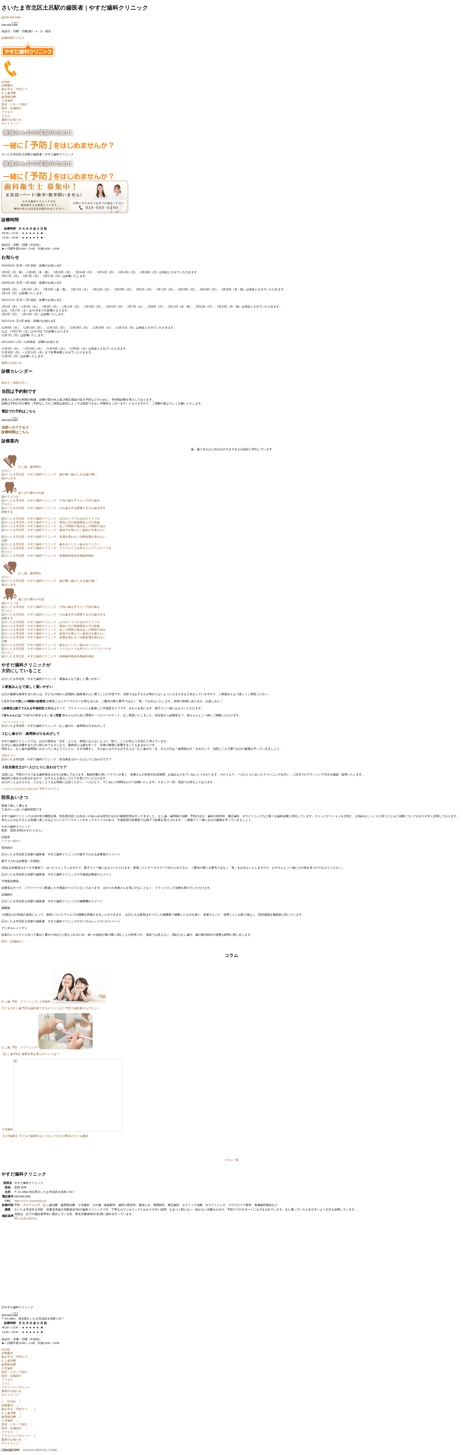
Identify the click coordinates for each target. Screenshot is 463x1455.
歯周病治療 (8, 96)
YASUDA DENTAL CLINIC (40, 1450)
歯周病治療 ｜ (11, 1416)
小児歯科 (7, 100)
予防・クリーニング (25, 1001)
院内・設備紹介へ (13, 941)
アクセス (19, 37)
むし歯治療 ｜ (11, 1412)
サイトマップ (10, 123)
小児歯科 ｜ (10, 1420)
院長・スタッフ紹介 (14, 104)
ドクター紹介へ (11, 840)
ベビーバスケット (13, 722)
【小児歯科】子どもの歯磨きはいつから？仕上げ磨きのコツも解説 (44, 1135)
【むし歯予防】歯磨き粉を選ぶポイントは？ (30, 1053)
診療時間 (7, 37)
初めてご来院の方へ (14, 382)
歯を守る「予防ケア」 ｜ (18, 1409)
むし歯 (5, 1001)
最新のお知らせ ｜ (14, 1439)
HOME (5, 81)
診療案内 (7, 85)
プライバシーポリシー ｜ (18, 1435)
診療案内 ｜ (10, 1405)
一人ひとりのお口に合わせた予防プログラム (30, 788)
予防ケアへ (8, 755)
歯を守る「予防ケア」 (15, 89)
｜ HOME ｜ (11, 1401)
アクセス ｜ (10, 1431)
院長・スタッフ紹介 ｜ (17, 1424)
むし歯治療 (8, 92)
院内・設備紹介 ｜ (14, 1428)
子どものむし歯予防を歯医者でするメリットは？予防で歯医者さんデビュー (50, 1008)
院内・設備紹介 (11, 108)
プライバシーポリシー (15, 1387)
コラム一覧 (231, 1160)
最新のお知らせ (11, 119)
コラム (5, 115)
